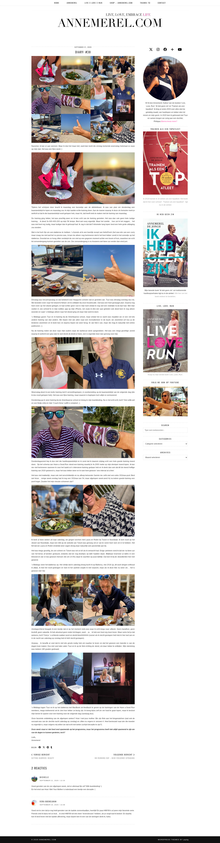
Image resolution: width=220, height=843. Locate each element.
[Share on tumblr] (51, 747)
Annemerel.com (47, 839)
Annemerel (72, 2)
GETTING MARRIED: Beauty (42, 756)
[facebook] (165, 49)
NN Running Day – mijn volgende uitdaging (115, 756)
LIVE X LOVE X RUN (93, 2)
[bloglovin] (172, 49)
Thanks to (145, 2)
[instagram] (158, 49)
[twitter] (151, 49)
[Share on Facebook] (40, 747)
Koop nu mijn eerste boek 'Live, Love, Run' (165, 375)
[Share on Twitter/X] (44, 747)
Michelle (44, 777)
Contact (162, 2)
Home (56, 2)
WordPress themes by (173, 839)
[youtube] (180, 49)
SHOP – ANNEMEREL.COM (121, 2)
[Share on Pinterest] (48, 747)
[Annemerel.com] (110, 19)
